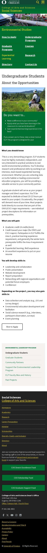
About (4, 445)
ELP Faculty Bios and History (18, 375)
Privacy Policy (7, 531)
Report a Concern (9, 522)
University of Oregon (12, 546)
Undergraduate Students (16, 352)
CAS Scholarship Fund (23, 478)
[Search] (37, 2)
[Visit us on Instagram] (16, 515)
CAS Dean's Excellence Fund (23, 467)
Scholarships (7, 431)
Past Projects (11, 379)
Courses (29, 46)
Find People (7, 541)
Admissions (6, 407)
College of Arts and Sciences (19, 401)
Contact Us (31, 64)
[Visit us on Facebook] (3, 515)
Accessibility (6, 528)
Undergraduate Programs (33, 38)
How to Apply (9, 37)
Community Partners (14, 362)
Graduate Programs (7, 48)
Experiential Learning (8, 57)
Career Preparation (10, 421)
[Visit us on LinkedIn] (20, 515)
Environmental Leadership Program (20, 348)
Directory (7, 64)
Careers (5, 535)
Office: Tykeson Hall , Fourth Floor (15, 503)
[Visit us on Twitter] (7, 515)
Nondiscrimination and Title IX (14, 525)
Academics (6, 412)
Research (30, 55)
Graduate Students (13, 357)
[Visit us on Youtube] (12, 515)
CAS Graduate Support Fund (23, 488)
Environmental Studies (16, 29)
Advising (5, 426)
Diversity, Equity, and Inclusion (14, 436)
